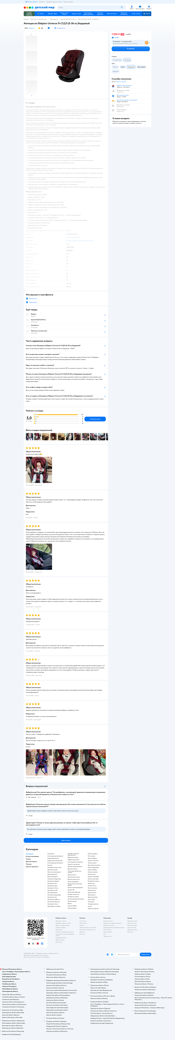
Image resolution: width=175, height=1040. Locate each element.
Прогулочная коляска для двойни (75, 884)
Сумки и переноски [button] (32, 867)
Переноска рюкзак (93, 908)
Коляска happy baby (93, 867)
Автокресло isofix (52, 890)
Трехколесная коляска (94, 865)
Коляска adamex (72, 908)
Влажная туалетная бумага (75, 866)
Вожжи (70, 903)
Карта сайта (59, 942)
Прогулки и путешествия (38, 19)
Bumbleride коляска (93, 881)
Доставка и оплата (61, 921)
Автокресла (53, 19)
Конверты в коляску (73, 896)
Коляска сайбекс (72, 906)
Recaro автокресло (52, 876)
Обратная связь (60, 940)
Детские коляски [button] (31, 861)
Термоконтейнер (92, 897)
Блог (104, 934)
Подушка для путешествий (54, 860)
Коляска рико (91, 874)
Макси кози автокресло (54, 872)
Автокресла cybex (52, 869)
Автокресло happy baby (54, 879)
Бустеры (49, 865)
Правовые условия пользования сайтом (47, 953)
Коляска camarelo (93, 872)
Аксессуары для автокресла (55, 856)
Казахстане (40, 957)
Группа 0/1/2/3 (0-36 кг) (68, 19)
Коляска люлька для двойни (75, 887)
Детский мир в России (30, 957)
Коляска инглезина (93, 860)
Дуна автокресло (52, 874)
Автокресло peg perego (54, 895)
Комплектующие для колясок (76, 899)
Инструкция (33, 298)
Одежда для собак (132, 929)
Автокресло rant (52, 883)
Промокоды (59, 929)
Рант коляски (91, 856)
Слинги (90, 906)
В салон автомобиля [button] (32, 856)
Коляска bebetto (92, 869)
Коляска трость (72, 875)
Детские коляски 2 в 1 (74, 879)
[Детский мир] (39, 7)
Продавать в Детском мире (63, 923)
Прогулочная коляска (74, 877)
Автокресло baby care (53, 901)
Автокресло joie (52, 897)
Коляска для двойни (73, 881)
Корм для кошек (131, 923)
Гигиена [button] (28, 859)
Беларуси (47, 957)
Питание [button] (28, 864)
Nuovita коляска (92, 888)
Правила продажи (61, 927)
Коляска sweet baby (93, 876)
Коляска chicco (92, 885)
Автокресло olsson (52, 904)
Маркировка (33, 302)
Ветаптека (130, 932)
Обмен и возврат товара (62, 925)
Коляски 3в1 (71, 890)
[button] (146, 13)
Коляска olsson (92, 892)
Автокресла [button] (30, 854)
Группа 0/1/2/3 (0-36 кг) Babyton (88, 19)
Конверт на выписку (73, 894)
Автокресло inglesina (53, 899)
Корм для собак (131, 927)
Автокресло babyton (53, 881)
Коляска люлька (72, 901)
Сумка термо (91, 899)
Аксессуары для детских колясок (74, 871)
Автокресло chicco (52, 888)
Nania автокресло (52, 892)
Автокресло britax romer (54, 867)
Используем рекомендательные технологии (36, 955)
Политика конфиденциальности (65, 932)
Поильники (91, 901)
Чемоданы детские (93, 904)
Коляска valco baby (93, 879)
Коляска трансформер (74, 892)
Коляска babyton (92, 858)
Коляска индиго (92, 863)
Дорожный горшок (73, 857)
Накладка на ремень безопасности (73, 854)
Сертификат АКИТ (61, 938)
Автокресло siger (52, 885)
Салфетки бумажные (73, 859)
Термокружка (91, 895)
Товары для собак (132, 925)
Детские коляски (72, 869)
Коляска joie (91, 883)
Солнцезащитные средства (75, 862)
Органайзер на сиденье (54, 906)
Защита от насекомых (74, 864)
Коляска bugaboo (92, 854)
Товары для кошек (132, 921)
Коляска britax (92, 890)
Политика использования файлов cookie (65, 934)
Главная (26, 19)
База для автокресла (53, 858)
